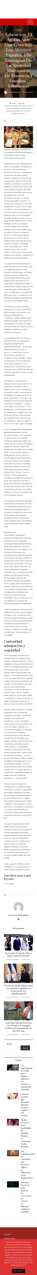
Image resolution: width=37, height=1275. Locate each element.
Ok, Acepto (18, 1271)
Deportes (18, 30)
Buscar (9, 1044)
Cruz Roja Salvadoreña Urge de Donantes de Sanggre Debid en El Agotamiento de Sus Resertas (18, 1027)
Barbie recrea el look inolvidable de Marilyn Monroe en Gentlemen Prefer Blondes (26, 1133)
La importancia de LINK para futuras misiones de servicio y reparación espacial (26, 1077)
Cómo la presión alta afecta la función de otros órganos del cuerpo (25, 1105)
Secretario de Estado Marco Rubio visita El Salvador (18, 954)
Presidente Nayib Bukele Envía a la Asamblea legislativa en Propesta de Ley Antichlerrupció (18, 989)
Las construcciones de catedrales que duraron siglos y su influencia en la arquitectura (28, 1164)
